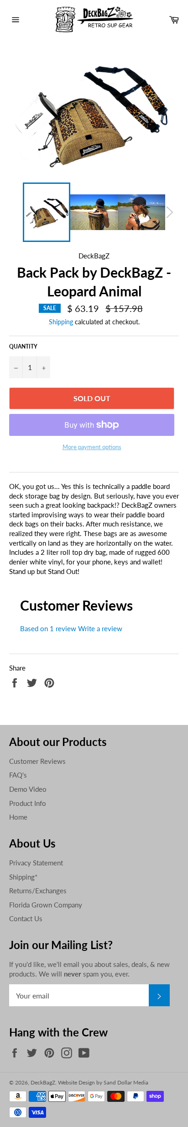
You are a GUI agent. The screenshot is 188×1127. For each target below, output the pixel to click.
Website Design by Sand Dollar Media (103, 1082)
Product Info (27, 803)
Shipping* (23, 877)
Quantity (23, 346)
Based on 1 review (48, 628)
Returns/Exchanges (38, 890)
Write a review (100, 628)
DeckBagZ (43, 1082)
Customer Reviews (37, 761)
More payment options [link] (92, 447)
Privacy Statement (36, 863)
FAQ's (18, 775)
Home (18, 817)
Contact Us (25, 918)
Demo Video (28, 789)
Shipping (61, 322)
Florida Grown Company (45, 905)
